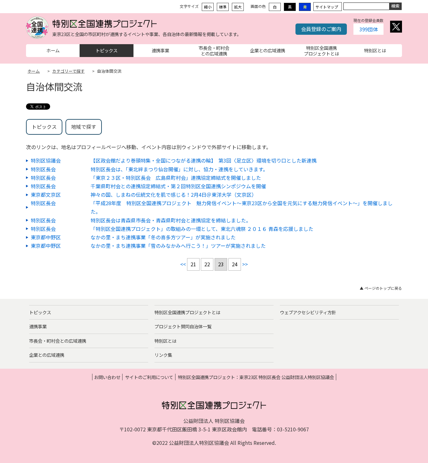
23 (221, 264)
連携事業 (38, 326)
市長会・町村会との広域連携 (57, 340)
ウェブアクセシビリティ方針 (308, 312)
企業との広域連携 (46, 354)
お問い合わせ (107, 377)
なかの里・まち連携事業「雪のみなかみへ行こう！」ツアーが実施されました (178, 245)
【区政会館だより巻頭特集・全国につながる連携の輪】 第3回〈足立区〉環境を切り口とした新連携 (203, 160)
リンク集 (163, 354)
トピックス (44, 126)
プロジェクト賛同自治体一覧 (182, 326)
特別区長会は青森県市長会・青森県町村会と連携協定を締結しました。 (171, 220)
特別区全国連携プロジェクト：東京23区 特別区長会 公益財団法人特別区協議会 (256, 377)
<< (183, 264)
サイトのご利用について (149, 377)
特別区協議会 (46, 160)
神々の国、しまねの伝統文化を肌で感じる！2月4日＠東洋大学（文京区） (174, 194)
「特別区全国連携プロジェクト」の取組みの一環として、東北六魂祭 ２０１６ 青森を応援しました (202, 228)
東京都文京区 (46, 194)
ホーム (34, 71)
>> (245, 264)
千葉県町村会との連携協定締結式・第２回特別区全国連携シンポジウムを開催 (178, 186)
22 (207, 264)
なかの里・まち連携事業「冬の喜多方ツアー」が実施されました (163, 237)
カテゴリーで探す (68, 71)
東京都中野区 (46, 237)
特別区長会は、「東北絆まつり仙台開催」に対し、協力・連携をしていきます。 (179, 169)
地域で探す (83, 126)
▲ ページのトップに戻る (381, 288)
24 (234, 264)
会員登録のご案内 (321, 29)
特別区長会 (43, 169)
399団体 (368, 29)
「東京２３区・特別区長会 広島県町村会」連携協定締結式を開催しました (176, 177)
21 (193, 264)
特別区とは (165, 340)
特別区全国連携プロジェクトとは (187, 312)
